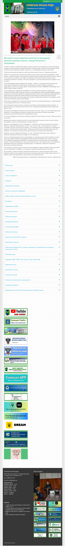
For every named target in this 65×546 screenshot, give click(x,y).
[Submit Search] (44, 1)
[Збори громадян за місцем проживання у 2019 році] (47, 487)
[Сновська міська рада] (32, 8)
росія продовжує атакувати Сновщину (15, 514)
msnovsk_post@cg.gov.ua (10, 480)
